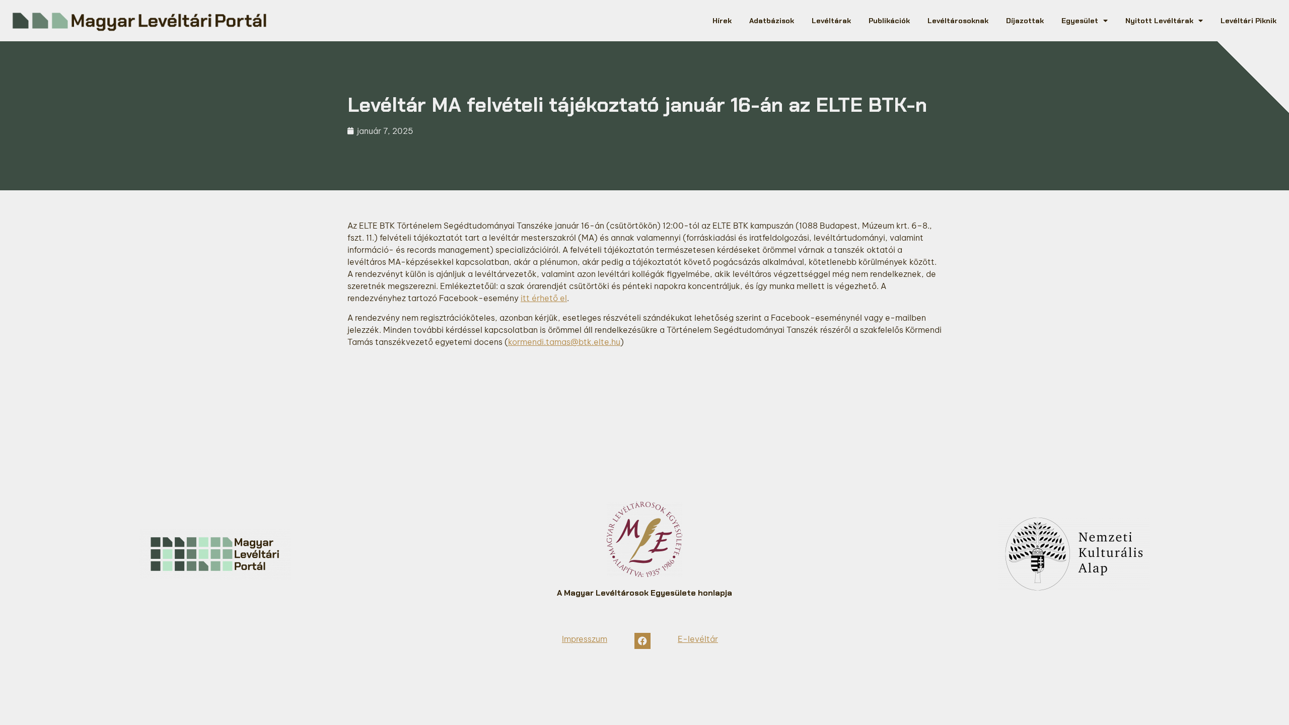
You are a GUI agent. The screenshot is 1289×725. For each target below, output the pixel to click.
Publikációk (889, 20)
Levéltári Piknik (1248, 20)
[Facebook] (642, 641)
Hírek (722, 20)
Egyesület (1079, 20)
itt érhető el (544, 298)
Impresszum (584, 639)
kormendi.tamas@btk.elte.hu (564, 342)
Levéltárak (831, 20)
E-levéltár (698, 639)
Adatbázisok (771, 20)
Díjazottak (1025, 20)
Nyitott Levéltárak (1159, 20)
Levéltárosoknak (957, 20)
